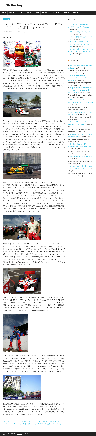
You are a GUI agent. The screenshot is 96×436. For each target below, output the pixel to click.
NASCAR (28, 13)
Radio (37, 13)
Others (66, 13)
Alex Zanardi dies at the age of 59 (81, 156)
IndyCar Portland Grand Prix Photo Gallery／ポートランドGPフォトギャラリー (80, 51)
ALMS (20, 13)
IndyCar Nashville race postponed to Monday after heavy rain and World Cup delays (80, 90)
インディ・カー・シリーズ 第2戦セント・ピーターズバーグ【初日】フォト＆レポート (31, 421)
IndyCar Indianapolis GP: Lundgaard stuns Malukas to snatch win (79, 146)
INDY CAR (12, 13)
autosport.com (73, 60)
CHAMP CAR (57, 13)
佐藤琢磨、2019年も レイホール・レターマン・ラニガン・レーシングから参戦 (80, 44)
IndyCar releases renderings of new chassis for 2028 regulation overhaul (79, 77)
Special (45, 13)
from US (75, 13)
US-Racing (13, 5)
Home (4, 13)
